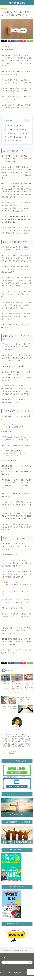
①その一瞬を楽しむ (15, 126)
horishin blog (17, 2)
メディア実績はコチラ (10, 753)
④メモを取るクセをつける (17, 137)
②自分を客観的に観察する (17, 129)
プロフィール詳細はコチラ (11, 751)
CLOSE (27, 120)
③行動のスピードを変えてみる (18, 133)
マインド (4, 8)
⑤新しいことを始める (15, 140)
